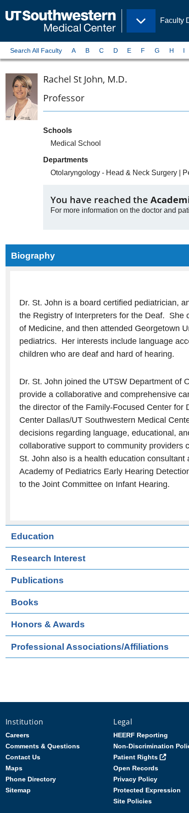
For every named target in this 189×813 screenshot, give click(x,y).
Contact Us (23, 757)
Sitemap (18, 790)
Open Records (135, 768)
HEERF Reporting (140, 735)
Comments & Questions (43, 746)
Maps (14, 768)
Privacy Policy (135, 779)
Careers (17, 735)
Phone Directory (31, 779)
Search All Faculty (36, 50)
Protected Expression (147, 790)
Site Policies (132, 801)
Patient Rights (135, 757)
